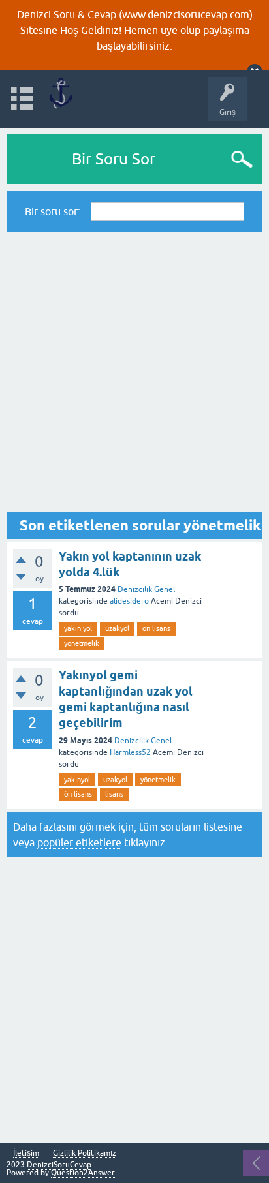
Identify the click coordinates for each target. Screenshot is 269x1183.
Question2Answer (83, 1172)
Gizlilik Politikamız (84, 1153)
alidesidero (129, 601)
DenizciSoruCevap (59, 1164)
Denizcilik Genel (146, 589)
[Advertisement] (134, 372)
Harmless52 (130, 752)
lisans (114, 794)
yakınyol (77, 780)
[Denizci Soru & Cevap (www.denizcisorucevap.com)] (60, 93)
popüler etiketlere (79, 842)
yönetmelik (81, 643)
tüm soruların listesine (190, 827)
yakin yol (78, 628)
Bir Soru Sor (113, 159)
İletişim (26, 1153)
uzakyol (117, 628)
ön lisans (156, 628)
